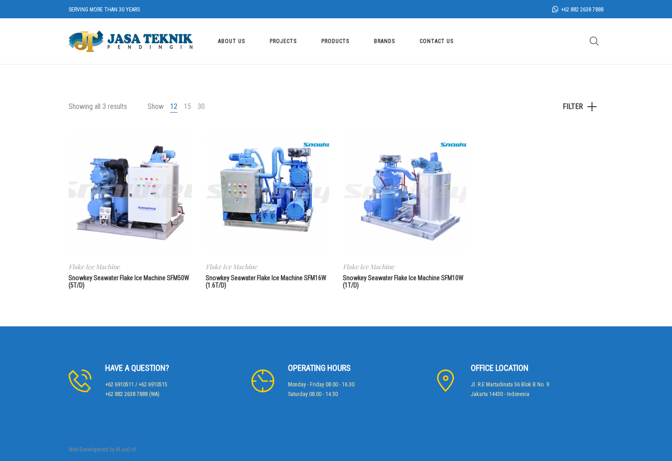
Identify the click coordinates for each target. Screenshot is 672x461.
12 (173, 106)
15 (187, 106)
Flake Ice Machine (94, 266)
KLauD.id (126, 449)
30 (201, 106)
